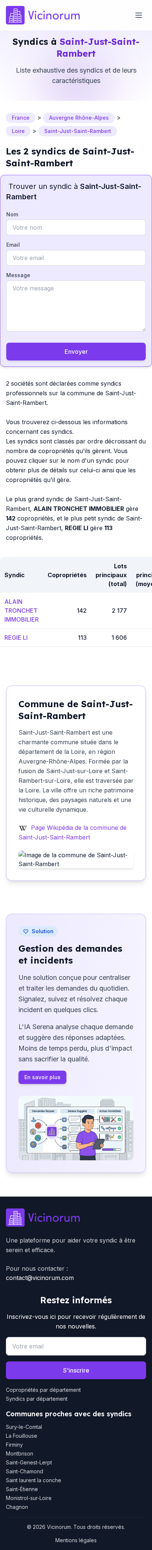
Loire (18, 131)
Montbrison (19, 1453)
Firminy (14, 1444)
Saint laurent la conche (33, 1480)
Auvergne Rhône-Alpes (79, 117)
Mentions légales (76, 1540)
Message (18, 275)
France (21, 117)
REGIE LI (16, 637)
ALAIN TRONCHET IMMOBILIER (21, 610)
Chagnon (17, 1507)
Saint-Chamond (24, 1471)
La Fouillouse (21, 1436)
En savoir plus (42, 1077)
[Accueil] (43, 15)
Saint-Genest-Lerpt (29, 1462)
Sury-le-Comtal (24, 1427)
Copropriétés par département (43, 1390)
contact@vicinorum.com (40, 1277)
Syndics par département (37, 1399)
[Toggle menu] (138, 15)
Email (13, 245)
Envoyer (76, 351)
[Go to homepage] (76, 1217)
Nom (12, 214)
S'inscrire (76, 1370)
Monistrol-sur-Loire (29, 1498)
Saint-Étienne (22, 1489)
